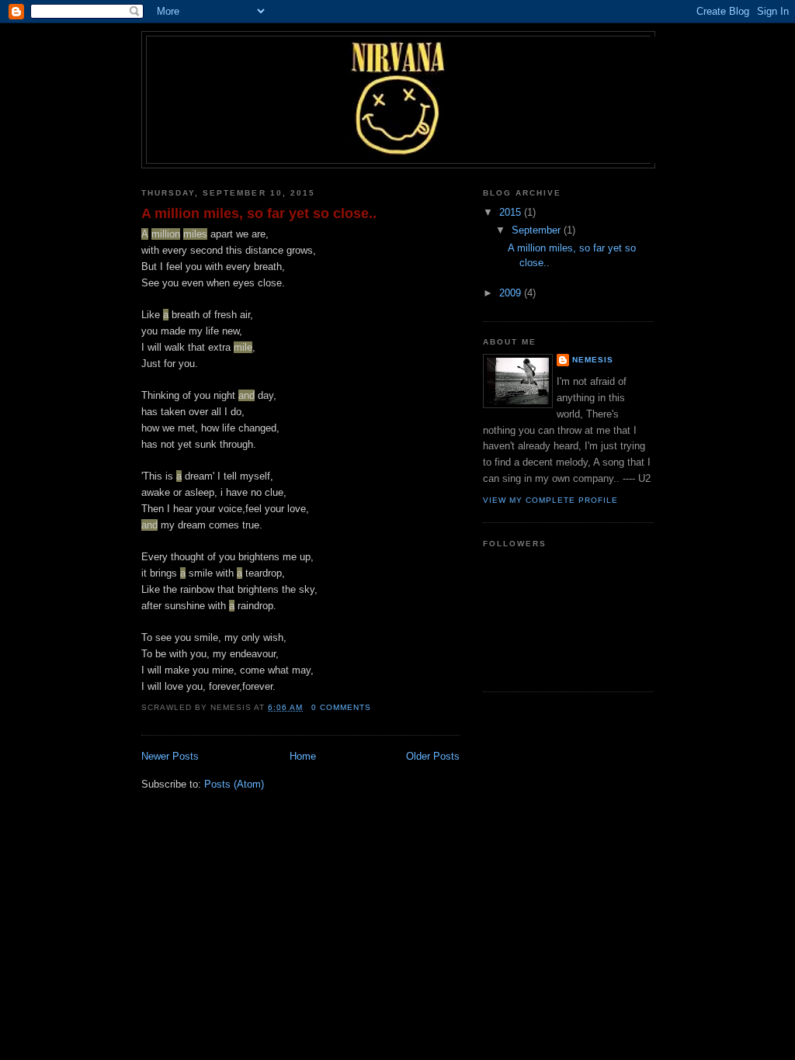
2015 (511, 212)
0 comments (341, 707)
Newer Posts (170, 756)
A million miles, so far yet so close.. (259, 213)
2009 (511, 293)
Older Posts (433, 756)
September (538, 230)
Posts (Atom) (234, 784)
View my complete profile (550, 500)
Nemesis (592, 359)
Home (303, 756)
